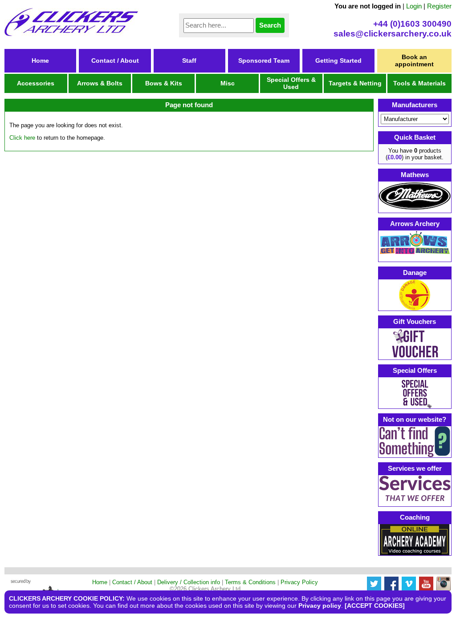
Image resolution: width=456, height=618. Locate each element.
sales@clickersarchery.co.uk (393, 33)
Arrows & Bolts (99, 83)
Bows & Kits (163, 83)
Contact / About (115, 60)
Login (414, 6)
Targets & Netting (355, 83)
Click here (22, 137)
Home (40, 60)
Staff (189, 60)
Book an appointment (414, 60)
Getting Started (338, 60)
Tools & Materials (419, 83)
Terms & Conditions (250, 582)
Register (439, 6)
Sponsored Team (263, 60)
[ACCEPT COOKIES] (375, 605)
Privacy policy (319, 605)
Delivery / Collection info (188, 582)
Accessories (35, 83)
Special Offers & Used (291, 83)
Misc (227, 83)
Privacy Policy (299, 582)
